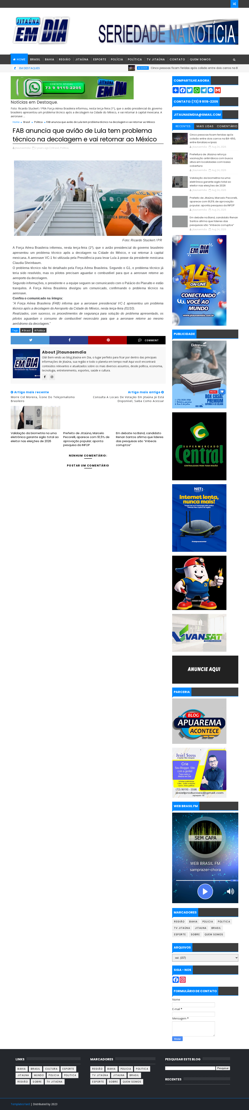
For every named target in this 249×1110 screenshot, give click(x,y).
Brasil (35, 59)
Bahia (49, 59)
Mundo (39, 1075)
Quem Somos (200, 59)
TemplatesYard (20, 1104)
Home (16, 122)
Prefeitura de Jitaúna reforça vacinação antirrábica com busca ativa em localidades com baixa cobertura (211, 160)
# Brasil (26, 330)
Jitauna (201, 928)
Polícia (117, 59)
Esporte (99, 59)
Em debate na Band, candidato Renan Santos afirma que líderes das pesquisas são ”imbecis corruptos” (139, 439)
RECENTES (183, 126)
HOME (21, 59)
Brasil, (56, 148)
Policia (208, 921)
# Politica (39, 330)
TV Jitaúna (156, 59)
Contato (177, 59)
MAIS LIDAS (205, 126)
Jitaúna (82, 59)
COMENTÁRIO (227, 126)
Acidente (114, 68)
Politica (38, 122)
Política (135, 59)
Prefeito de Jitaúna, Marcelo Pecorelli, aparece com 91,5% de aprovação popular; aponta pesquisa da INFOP (86, 439)
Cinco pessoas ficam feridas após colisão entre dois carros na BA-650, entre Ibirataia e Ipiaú (185, 68)
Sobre (195, 934)
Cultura (51, 1068)
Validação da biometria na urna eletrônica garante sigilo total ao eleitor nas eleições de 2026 (35, 437)
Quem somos (214, 934)
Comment (152, 340)
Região (65, 59)
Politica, (64, 148)
